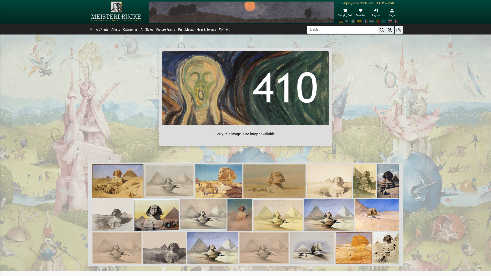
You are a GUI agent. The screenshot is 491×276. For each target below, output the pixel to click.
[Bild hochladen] (399, 30)
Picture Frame (165, 29)
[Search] (382, 30)
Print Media (186, 29)
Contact (224, 29)
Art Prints (102, 29)
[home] (91, 29)
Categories (130, 29)
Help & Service (206, 29)
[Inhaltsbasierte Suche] (390, 30)
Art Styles (147, 29)
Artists (115, 29)
